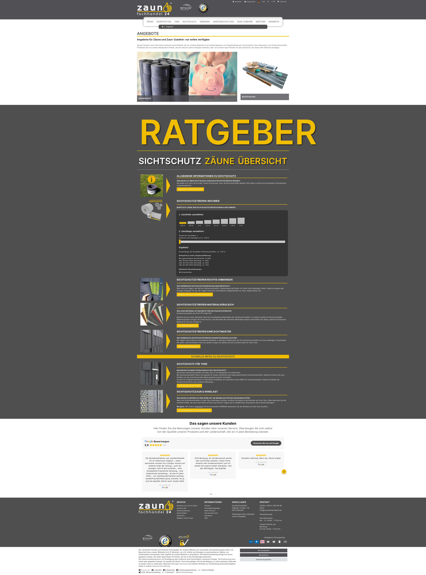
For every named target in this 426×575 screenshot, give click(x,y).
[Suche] (268, 1)
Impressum (208, 508)
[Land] (259, 1)
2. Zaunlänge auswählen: (191, 231)
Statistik (158, 570)
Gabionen (205, 22)
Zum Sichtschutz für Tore (188, 386)
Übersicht (262, 161)
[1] (199, 222)
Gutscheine (181, 508)
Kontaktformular (266, 507)
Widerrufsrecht (209, 503)
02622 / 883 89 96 (274, 498)
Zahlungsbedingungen (212, 500)
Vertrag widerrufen (211, 505)
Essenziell (146, 570)
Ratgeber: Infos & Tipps (185, 510)
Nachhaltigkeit (182, 505)
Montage (261, 22)
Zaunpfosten (163, 22)
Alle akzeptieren (263, 550)
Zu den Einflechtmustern (188, 346)
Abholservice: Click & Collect (187, 498)
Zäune (150, 22)
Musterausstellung (183, 503)
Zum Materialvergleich (187, 326)
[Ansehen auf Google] (165, 474)
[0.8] (191, 222)
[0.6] (183, 223)
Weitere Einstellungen (184, 572)
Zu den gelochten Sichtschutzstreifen (193, 410)
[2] (241, 221)
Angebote (274, 22)
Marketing (171, 570)
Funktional (170, 572)
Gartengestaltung (223, 22)
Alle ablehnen (263, 555)
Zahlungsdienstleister (188, 570)
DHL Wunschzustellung (151, 572)
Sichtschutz (190, 22)
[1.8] (233, 221)
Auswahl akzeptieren (263, 559)
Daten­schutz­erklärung (161, 566)
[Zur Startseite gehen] (162, 27)
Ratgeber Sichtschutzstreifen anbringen (194, 294)
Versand (207, 498)
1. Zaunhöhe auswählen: (191, 214)
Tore (176, 22)
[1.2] (208, 222)
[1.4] (216, 222)
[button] (142, 468)
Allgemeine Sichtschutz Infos (189, 189)
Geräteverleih (181, 500)
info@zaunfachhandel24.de (271, 502)
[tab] (170, 161)
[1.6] (224, 221)
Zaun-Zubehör (245, 22)
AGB (205, 510)
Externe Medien (208, 570)
